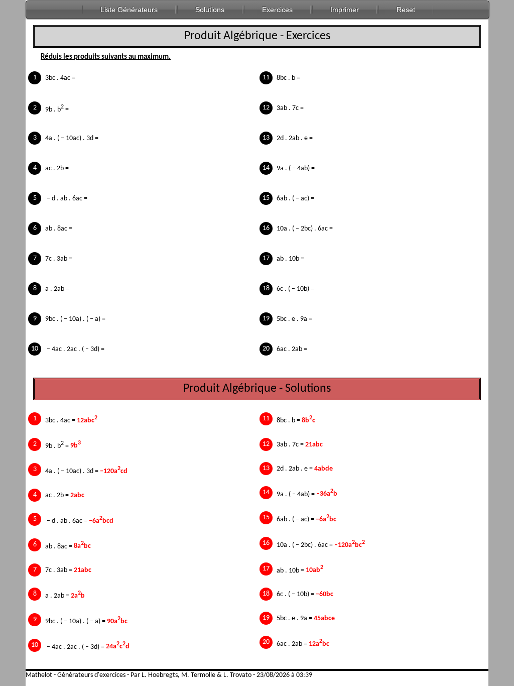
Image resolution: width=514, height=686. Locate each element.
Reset (406, 10)
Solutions (209, 10)
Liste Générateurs (129, 10)
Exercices (277, 10)
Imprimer (344, 10)
